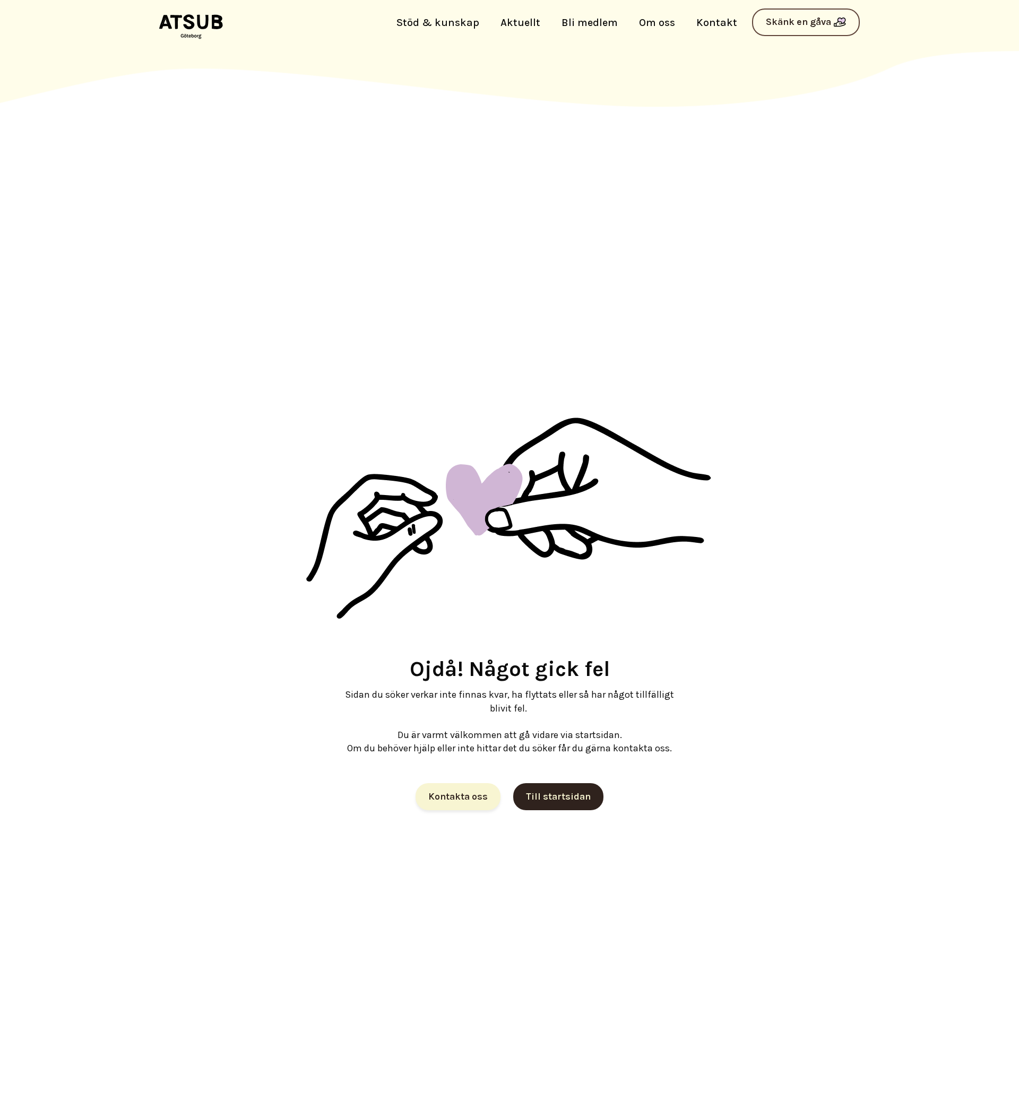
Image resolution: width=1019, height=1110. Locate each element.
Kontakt (716, 22)
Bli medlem (590, 22)
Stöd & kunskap (437, 22)
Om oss (657, 22)
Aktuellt (520, 22)
